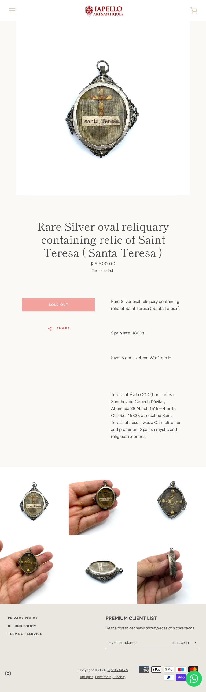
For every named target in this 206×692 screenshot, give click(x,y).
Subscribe (182, 643)
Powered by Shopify (110, 677)
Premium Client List (131, 618)
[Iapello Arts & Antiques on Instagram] (8, 673)
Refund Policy (22, 626)
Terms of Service (25, 634)
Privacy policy (23, 618)
